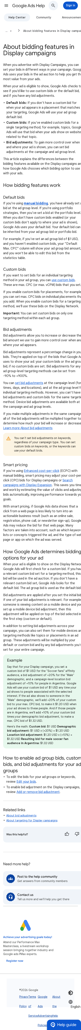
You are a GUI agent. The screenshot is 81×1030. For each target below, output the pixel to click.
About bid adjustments (21, 815)
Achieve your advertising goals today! (27, 937)
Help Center (17, 17)
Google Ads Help (28, 5)
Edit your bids (26, 782)
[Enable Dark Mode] (70, 993)
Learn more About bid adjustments (28, 428)
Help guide (66, 1024)
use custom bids (63, 280)
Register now (14, 961)
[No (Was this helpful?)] (77, 834)
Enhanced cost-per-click (41, 471)
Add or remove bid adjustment (38, 792)
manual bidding (36, 203)
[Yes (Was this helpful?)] (67, 834)
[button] (6, 5)
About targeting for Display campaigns (31, 820)
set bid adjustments (29, 383)
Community (43, 17)
